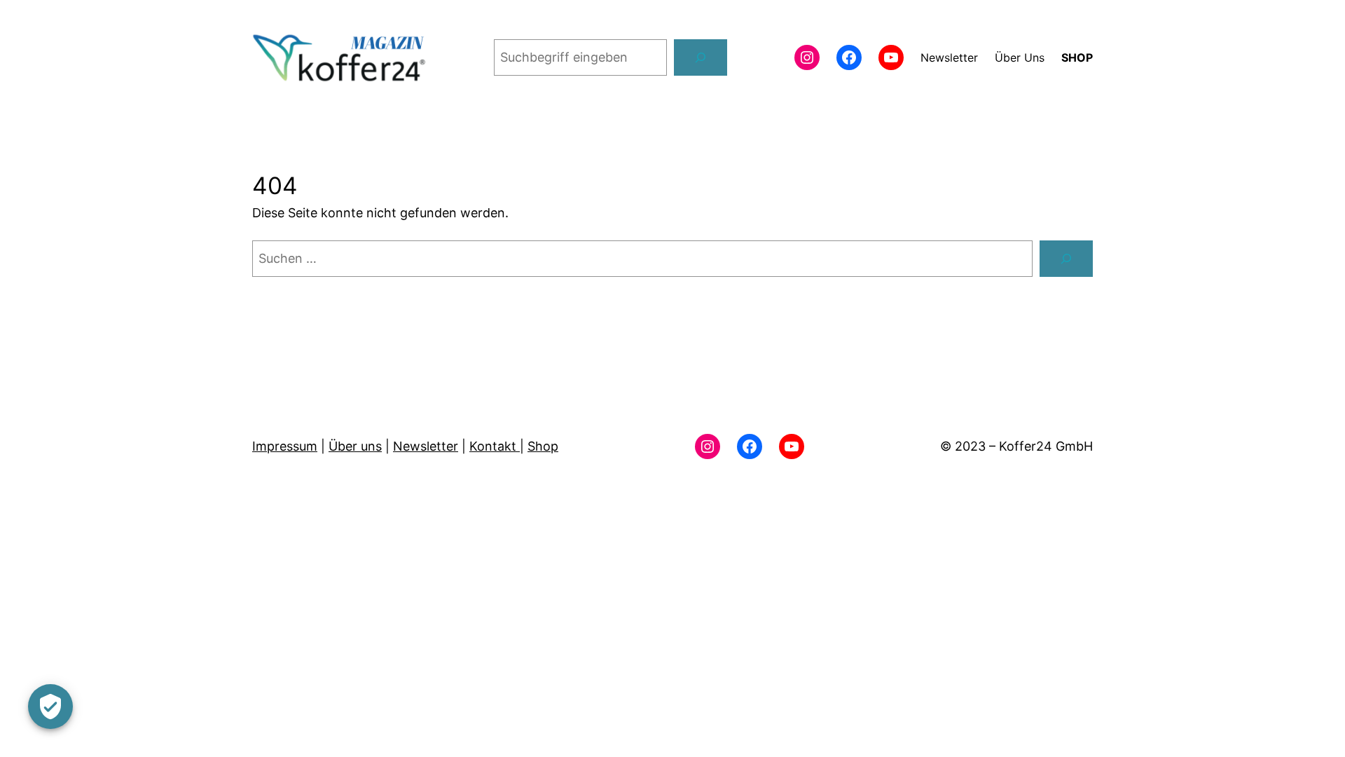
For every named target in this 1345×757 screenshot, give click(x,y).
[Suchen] (700, 57)
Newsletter (425, 446)
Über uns (355, 446)
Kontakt (494, 446)
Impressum (284, 446)
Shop (542, 446)
